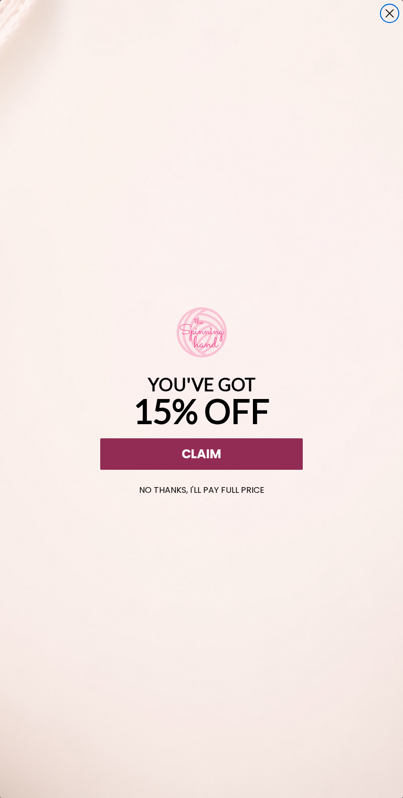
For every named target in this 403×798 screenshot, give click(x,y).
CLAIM (201, 453)
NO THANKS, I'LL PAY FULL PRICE (201, 488)
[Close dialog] (389, 13)
